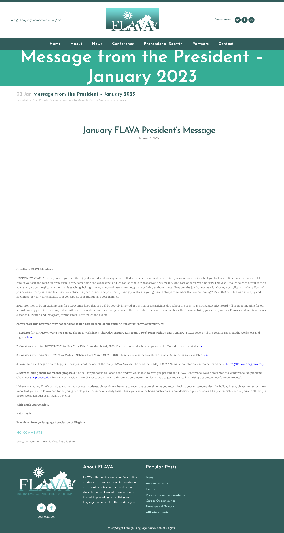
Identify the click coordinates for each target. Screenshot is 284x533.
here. (30, 337)
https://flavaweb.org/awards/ (245, 364)
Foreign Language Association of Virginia (150, 528)
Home (97, 88)
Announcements (157, 483)
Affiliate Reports (157, 512)
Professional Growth (160, 506)
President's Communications (120, 88)
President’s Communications (165, 495)
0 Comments (104, 100)
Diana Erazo (85, 100)
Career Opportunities (160, 500)
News (149, 477)
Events (150, 489)
